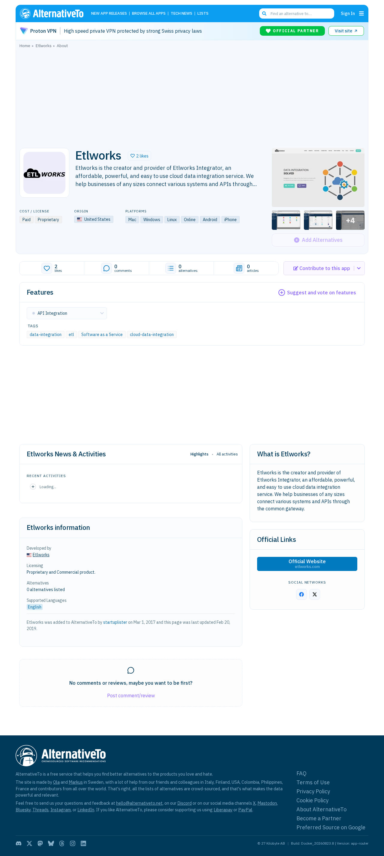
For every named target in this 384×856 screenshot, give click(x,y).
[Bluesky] (51, 843)
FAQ (301, 773)
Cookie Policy (312, 800)
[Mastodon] (40, 843)
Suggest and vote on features (321, 293)
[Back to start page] (54, 13)
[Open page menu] (361, 13)
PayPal (245, 809)
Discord (184, 803)
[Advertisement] (192, 96)
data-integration (46, 334)
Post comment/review (131, 695)
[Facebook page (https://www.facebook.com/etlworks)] (301, 594)
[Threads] (62, 843)
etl (71, 334)
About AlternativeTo (321, 809)
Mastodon (267, 803)
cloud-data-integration (152, 334)
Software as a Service (102, 334)
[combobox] (296, 13)
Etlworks (41, 554)
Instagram (60, 809)
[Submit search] (264, 13)
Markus (76, 782)
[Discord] (19, 843)
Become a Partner (318, 818)
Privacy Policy (313, 791)
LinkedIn (85, 809)
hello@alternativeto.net (139, 803)
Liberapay (223, 809)
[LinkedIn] (83, 843)
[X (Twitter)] (29, 843)
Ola (56, 782)
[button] (139, 156)
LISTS (202, 14)
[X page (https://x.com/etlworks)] (314, 594)
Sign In (348, 13)
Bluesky (23, 809)
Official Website (307, 563)
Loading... (48, 486)
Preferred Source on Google (330, 827)
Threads (40, 809)
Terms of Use (313, 782)
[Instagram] (73, 843)
